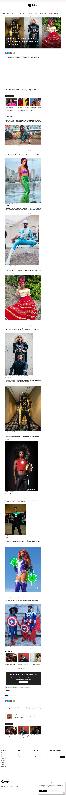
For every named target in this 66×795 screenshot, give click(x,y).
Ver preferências (60, 790)
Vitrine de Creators (58, 13)
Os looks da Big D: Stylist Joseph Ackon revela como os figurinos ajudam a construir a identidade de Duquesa (23, 109)
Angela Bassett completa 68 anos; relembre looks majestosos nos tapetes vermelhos (11, 109)
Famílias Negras (23, 13)
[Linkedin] (15, 719)
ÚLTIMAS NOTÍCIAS (14, 36)
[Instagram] (13, 719)
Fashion (2, 764)
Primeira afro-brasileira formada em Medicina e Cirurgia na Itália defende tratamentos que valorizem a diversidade (35, 665)
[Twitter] (9, 53)
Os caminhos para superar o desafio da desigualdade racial (12, 708)
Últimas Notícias (3, 752)
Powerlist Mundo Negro (21, 752)
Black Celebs (6, 13)
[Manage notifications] (64, 793)
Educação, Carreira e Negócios (6, 754)
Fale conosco (34, 754)
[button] (63, 782)
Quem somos (34, 752)
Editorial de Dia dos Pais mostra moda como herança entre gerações (35, 109)
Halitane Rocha (10, 46)
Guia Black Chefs (42, 13)
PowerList (50, 13)
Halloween (11, 57)
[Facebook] (6, 53)
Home (6, 16)
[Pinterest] (11, 53)
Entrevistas (3, 760)
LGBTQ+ (35, 13)
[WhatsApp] (14, 53)
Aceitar (43, 790)
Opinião (17, 13)
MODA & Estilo (10, 16)
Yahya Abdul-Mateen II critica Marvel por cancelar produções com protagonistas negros (35, 735)
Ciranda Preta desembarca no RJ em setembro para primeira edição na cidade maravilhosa (11, 664)
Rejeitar (52, 790)
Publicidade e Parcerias (36, 756)
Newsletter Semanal (20, 756)
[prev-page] (6, 740)
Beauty (2, 762)
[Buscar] (64, 6)
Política (30, 13)
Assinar (62, 756)
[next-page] (7, 740)
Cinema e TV (3, 758)
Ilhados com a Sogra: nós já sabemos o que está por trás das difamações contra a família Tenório (33, 708)
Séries (2, 756)
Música (12, 13)
